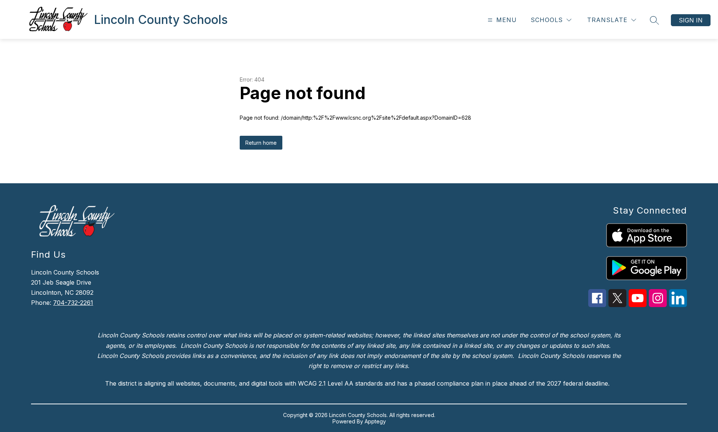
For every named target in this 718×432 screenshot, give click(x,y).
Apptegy (375, 421)
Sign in (691, 20)
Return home (261, 143)
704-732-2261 (73, 302)
